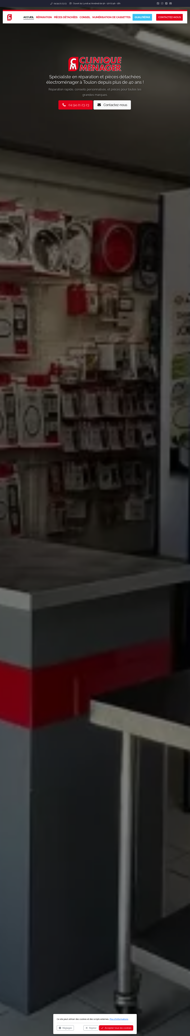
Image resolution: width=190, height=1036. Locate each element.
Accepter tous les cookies (118, 1027)
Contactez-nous (115, 105)
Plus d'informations (119, 1019)
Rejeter (93, 1027)
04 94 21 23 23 (60, 3)
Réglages (67, 1027)
